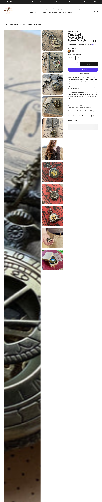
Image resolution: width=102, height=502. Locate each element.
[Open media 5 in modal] (52, 106)
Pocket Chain (81, 58)
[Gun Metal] (73, 51)
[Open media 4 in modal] (52, 84)
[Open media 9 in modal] (52, 194)
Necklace (71, 58)
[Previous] (32, 2)
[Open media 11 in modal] (52, 238)
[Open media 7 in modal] (52, 150)
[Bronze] (69, 51)
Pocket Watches (13, 24)
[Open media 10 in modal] (52, 216)
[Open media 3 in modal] (52, 62)
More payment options (83, 73)
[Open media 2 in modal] (52, 40)
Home (5, 24)
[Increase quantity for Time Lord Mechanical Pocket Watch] (76, 64)
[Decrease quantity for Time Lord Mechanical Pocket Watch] (69, 64)
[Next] (69, 2)
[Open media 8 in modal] (52, 172)
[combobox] (91, 2)
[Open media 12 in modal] (52, 260)
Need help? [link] (95, 115)
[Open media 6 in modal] (52, 128)
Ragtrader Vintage (73, 31)
